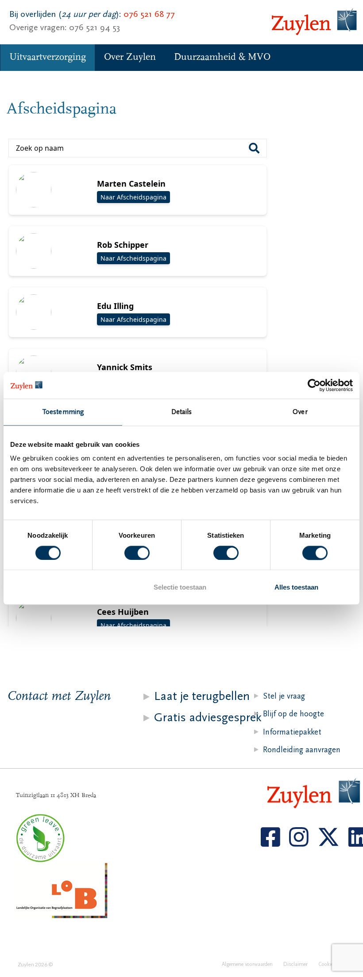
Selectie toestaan (180, 587)
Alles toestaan (296, 587)
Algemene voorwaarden (247, 964)
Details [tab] (181, 412)
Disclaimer (295, 964)
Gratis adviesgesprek (208, 717)
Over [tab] (300, 412)
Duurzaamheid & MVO (222, 57)
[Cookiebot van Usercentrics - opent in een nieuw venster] (314, 385)
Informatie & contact (51, 83)
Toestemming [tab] (63, 412)
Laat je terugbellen (202, 696)
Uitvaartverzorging (47, 57)
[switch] (137, 553)
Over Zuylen (130, 57)
